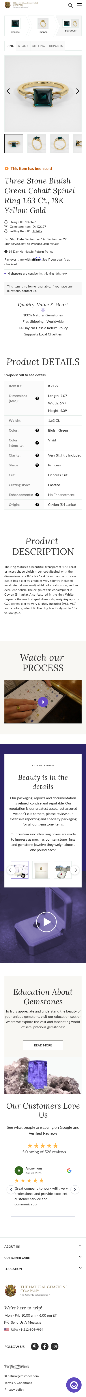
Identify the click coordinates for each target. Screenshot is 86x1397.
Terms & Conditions (18, 1383)
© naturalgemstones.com (21, 1376)
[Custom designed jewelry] (70, 23)
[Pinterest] (34, 1346)
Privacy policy (14, 1389)
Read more (48, 1046)
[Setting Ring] (43, 23)
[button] (77, 91)
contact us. (29, 291)
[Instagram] (55, 1346)
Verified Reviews (43, 1133)
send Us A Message (26, 1322)
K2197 (41, 226)
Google (66, 1127)
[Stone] (15, 23)
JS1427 (37, 231)
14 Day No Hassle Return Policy (31, 251)
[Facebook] (44, 1346)
